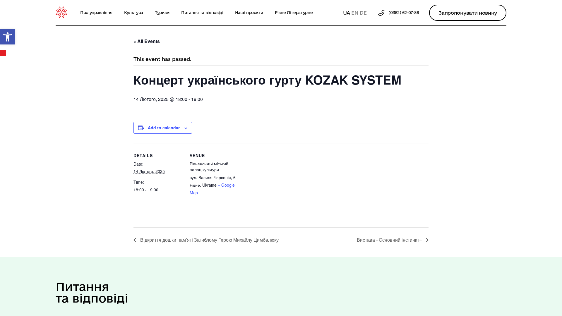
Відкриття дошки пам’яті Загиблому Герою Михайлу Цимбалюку (209, 239)
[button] (7, 36)
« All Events (146, 41)
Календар (3, 52)
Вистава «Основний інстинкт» (390, 239)
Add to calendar (164, 127)
